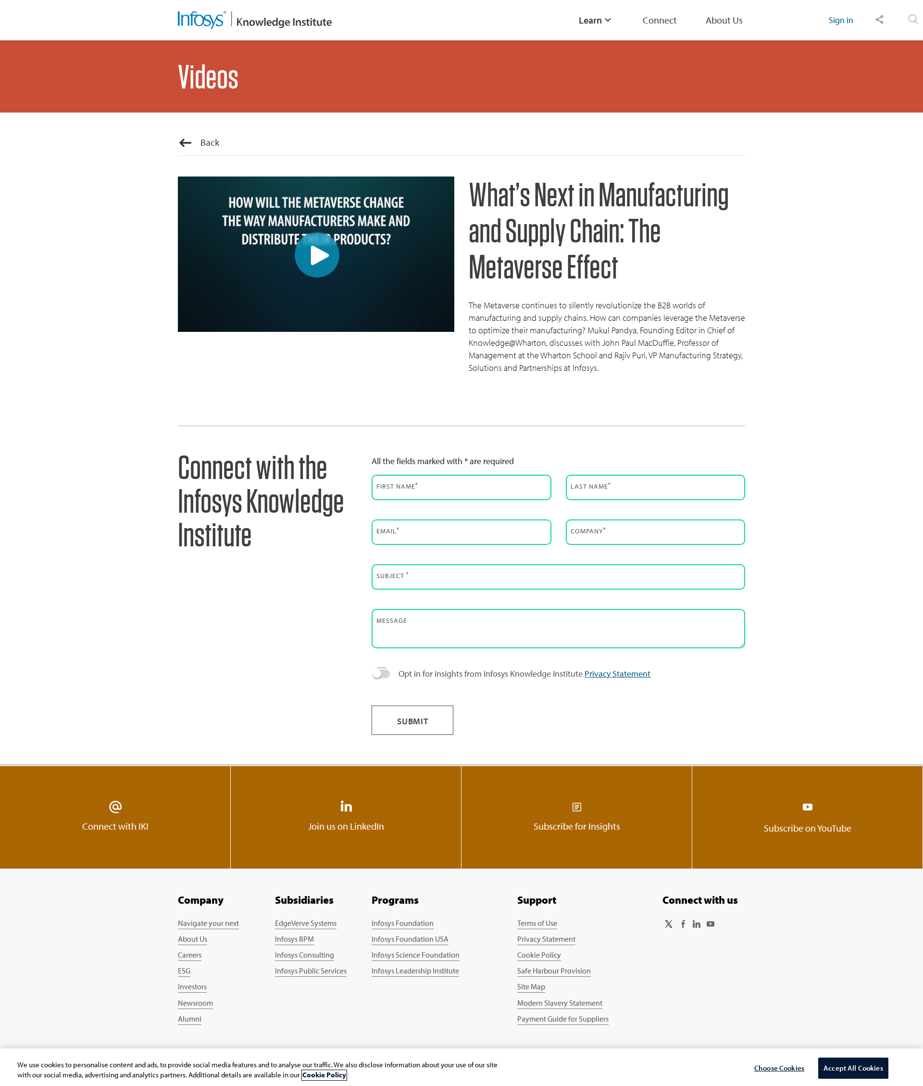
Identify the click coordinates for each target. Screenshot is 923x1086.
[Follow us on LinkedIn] (696, 924)
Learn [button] (590, 20)
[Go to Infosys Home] (255, 20)
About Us (724, 20)
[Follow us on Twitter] (669, 924)
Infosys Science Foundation (416, 955)
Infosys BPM (294, 939)
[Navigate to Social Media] (879, 20)
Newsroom (195, 1003)
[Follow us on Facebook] (682, 924)
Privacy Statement (617, 673)
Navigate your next (208, 923)
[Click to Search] (913, 20)
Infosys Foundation (403, 923)
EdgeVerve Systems (306, 923)
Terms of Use (537, 923)
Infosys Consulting (304, 955)
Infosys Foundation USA (410, 939)
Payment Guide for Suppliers (563, 1018)
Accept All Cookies (853, 1068)
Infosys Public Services (311, 970)
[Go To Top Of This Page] (862, 975)
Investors (192, 986)
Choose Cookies (779, 1068)
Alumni (189, 1018)
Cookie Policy (539, 955)
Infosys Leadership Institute (415, 970)
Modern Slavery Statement (559, 1003)
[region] (461, 1067)
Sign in (841, 19)
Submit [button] (412, 721)
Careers (189, 955)
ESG (184, 970)
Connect (660, 20)
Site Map (531, 986)
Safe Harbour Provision (554, 970)
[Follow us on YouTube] (710, 924)
